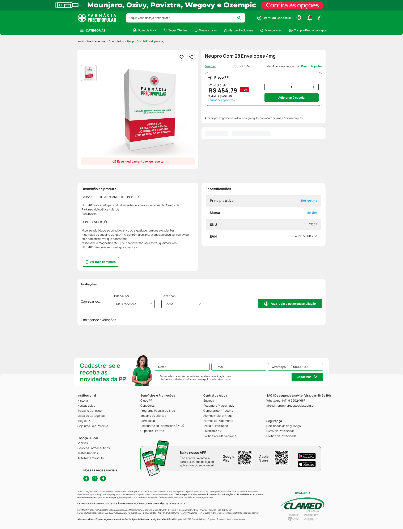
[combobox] (186, 18)
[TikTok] (103, 478)
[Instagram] (95, 478)
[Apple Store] (307, 464)
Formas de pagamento (221, 100)
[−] (270, 87)
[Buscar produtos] (241, 17)
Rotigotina (309, 200)
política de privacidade (217, 379)
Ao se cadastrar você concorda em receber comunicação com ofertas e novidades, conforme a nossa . (195, 378)
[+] (313, 87)
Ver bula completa (103, 262)
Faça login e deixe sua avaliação (293, 303)
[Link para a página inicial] (80, 41)
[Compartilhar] (191, 57)
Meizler (311, 212)
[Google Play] (307, 456)
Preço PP (221, 77)
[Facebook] (86, 478)
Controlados (116, 41)
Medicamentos (96, 41)
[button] (274, 18)
